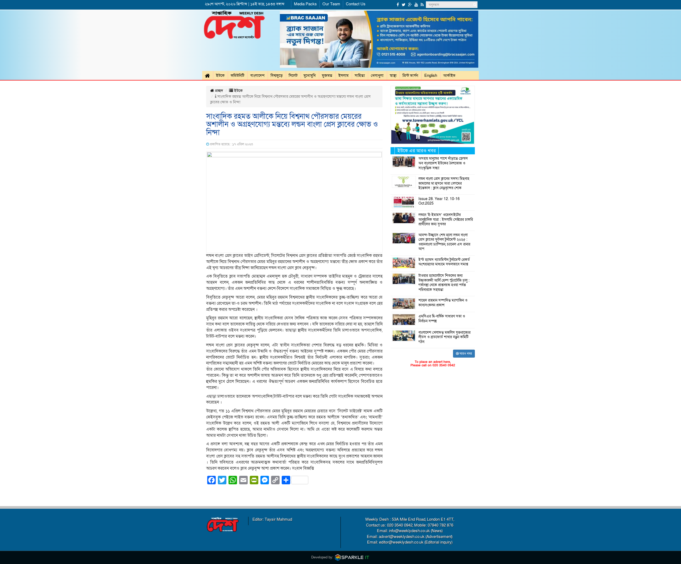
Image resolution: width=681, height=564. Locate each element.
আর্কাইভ (449, 75)
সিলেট (293, 75)
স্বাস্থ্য (393, 75)
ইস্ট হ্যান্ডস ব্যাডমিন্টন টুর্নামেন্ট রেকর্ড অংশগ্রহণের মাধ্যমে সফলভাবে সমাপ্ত (444, 262)
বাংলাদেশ (257, 75)
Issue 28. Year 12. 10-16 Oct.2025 (439, 201)
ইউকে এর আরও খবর (416, 151)
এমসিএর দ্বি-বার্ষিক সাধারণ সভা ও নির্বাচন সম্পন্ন (441, 319)
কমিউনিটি (237, 75)
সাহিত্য (360, 75)
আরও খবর (465, 353)
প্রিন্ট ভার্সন (410, 75)
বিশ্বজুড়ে (277, 75)
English (430, 75)
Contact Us (356, 4)
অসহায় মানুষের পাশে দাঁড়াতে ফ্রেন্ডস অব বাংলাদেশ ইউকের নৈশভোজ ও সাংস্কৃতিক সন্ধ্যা (443, 163)
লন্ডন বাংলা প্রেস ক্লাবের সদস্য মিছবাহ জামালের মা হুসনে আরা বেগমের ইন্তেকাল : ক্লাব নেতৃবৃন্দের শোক (443, 183)
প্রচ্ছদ (218, 90)
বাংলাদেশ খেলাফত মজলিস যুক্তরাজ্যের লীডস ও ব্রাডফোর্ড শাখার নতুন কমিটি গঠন (444, 337)
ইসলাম (343, 75)
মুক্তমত (327, 75)
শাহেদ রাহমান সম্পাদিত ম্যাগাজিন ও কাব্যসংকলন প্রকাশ (442, 303)
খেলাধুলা (377, 75)
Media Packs (305, 4)
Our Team (331, 4)
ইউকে (220, 75)
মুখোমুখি (310, 75)
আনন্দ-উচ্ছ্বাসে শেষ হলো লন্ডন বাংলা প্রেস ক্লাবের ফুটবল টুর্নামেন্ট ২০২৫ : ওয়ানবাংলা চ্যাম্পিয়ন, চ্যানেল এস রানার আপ (444, 242)
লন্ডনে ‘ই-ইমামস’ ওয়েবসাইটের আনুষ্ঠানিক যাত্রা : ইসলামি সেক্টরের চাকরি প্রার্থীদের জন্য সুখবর (445, 220)
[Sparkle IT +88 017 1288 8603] (352, 557)
